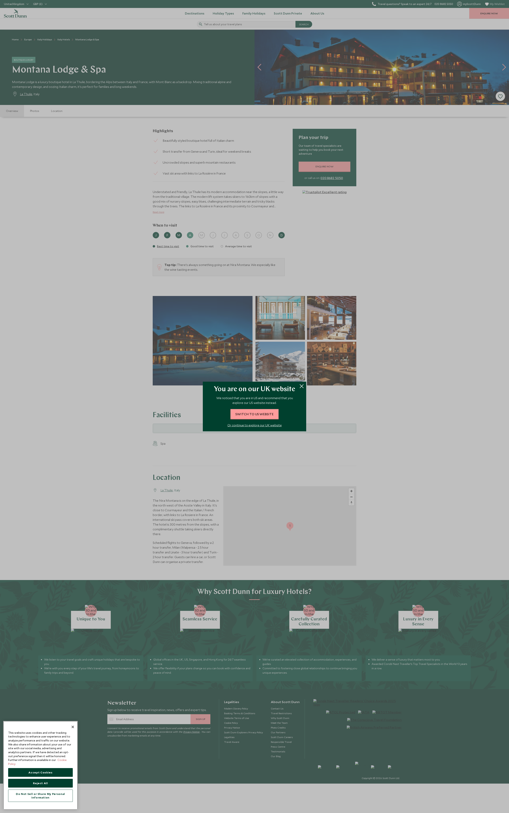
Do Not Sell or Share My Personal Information (40, 795)
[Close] (72, 727)
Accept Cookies (40, 772)
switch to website (254, 414)
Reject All (40, 783)
